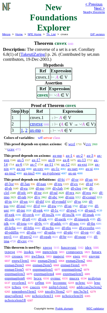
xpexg (47, 247)
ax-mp (35, 130)
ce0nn (39, 283)
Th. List (51, 34)
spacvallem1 (14, 296)
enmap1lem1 (70, 265)
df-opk (38, 210)
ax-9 (51, 160)
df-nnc (74, 223)
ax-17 (36, 160)
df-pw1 (71, 210)
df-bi (61, 179)
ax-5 (20, 160)
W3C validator (95, 308)
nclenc (80, 283)
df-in (8, 201)
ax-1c (55, 169)
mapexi (58, 256)
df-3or (9, 184)
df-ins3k (68, 215)
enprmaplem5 (73, 274)
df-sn (68, 206)
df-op (85, 232)
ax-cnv (38, 169)
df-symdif (59, 201)
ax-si (89, 169)
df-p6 (26, 219)
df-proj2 (26, 237)
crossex (17, 256)
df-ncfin (48, 228)
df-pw (52, 206)
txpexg (10, 252)
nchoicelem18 (15, 300)
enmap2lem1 (47, 261)
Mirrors (6, 34)
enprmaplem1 (43, 269)
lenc (97, 283)
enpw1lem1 (20, 261)
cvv (88, 144)
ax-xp (21, 169)
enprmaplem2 (72, 269)
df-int (21, 210)
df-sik (42, 219)
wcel (71, 144)
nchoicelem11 (42, 296)
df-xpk (10, 215)
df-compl (89, 197)
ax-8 (66, 160)
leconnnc (60, 283)
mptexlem (50, 252)
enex (76, 256)
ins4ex (29, 252)
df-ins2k (48, 215)
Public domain (64, 308)
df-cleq (76, 188)
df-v (37, 197)
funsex (97, 252)
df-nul (21, 206)
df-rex (70, 193)
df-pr (83, 206)
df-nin (69, 197)
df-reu (86, 193)
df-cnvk (28, 215)
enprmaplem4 (44, 274)
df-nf (89, 184)
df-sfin (31, 232)
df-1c (54, 210)
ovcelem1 (19, 283)
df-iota (22, 223)
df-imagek (81, 219)
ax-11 (49, 164)
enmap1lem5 (14, 269)
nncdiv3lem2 (55, 291)
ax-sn (72, 173)
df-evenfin (86, 228)
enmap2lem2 (75, 261)
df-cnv (22, 241)
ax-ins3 (29, 173)
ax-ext (82, 164)
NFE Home (34, 34)
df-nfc (21, 193)
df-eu (24, 188)
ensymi (94, 256)
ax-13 (81, 160)
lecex (38, 278)
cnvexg (36, 124)
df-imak (88, 215)
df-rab (22, 197)
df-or (74, 179)
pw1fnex (38, 256)
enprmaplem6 (15, 278)
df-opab (45, 237)
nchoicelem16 (72, 296)
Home (19, 34)
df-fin (91, 223)
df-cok (9, 219)
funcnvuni (68, 247)
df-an (89, 179)
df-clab (57, 188)
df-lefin (10, 228)
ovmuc (55, 278)
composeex (74, 252)
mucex (74, 278)
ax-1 (69, 155)
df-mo (40, 188)
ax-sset (72, 169)
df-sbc (52, 197)
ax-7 (33, 164)
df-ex (74, 184)
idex (88, 247)
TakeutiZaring (33, 54)
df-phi (68, 232)
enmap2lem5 (42, 265)
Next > (99, 8)
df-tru (58, 184)
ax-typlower (51, 173)
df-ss (77, 201)
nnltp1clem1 (58, 287)
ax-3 (90, 155)
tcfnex (16, 287)
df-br (62, 237)
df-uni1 (90, 210)
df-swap (80, 237)
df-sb (8, 188)
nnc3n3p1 (81, 291)
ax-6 (19, 164)
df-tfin (66, 228)
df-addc (55, 223)
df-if (36, 206)
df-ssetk (60, 219)
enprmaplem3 (15, 274)
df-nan (41, 184)
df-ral (54, 193)
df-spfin (50, 232)
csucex (35, 287)
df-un (24, 201)
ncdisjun (94, 278)
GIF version (97, 34)
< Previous (94, 4)
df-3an (25, 184)
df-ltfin (29, 228)
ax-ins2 (10, 173)
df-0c (38, 223)
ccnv (11, 149)
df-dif (40, 201)
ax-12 (65, 164)
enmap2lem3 (14, 265)
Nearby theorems (94, 11)
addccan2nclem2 (89, 287)
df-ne (38, 193)
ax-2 (79, 155)
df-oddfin (12, 232)
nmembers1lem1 (24, 291)
